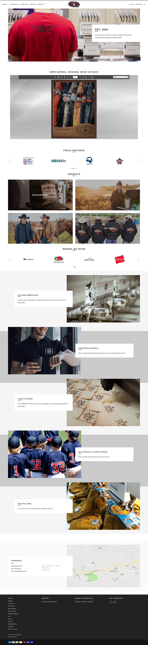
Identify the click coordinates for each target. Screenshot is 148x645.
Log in (132, 4)
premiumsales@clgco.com (49, 601)
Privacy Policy (12, 611)
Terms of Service (13, 629)
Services (24, 4)
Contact (40, 4)
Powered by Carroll (12, 636)
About (5, 4)
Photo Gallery (12, 608)
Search (10, 619)
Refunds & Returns (13, 614)
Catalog (33, 4)
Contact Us (11, 603)
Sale (9, 616)
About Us (10, 598)
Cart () (139, 4)
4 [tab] (76, 168)
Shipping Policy (12, 624)
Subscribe (11, 626)
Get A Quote (11, 606)
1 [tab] (71, 168)
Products (14, 4)
